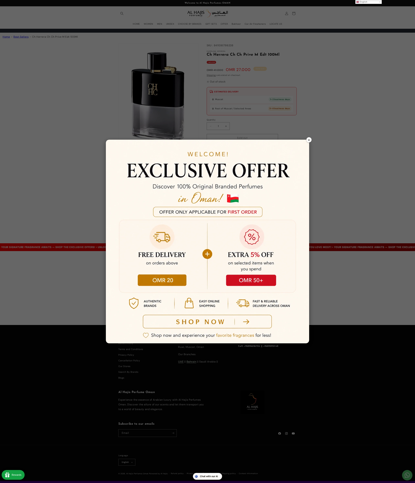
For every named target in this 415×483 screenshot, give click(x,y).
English (363, 2)
